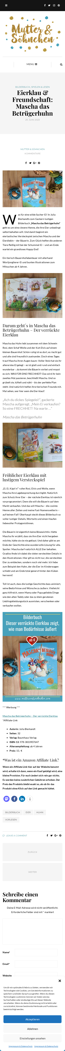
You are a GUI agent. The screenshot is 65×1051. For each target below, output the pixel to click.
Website (7, 975)
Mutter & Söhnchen (32, 149)
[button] (60, 981)
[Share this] (26, 163)
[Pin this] (39, 163)
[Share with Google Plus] (35, 163)
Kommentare (33, 153)
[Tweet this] (30, 163)
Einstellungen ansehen (32, 1038)
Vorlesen (11, 819)
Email (6, 963)
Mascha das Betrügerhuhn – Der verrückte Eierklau (30, 715)
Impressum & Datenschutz (21, 1046)
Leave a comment (16, 835)
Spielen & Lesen (40, 87)
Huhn (39, 812)
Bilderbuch (22, 87)
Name (6, 952)
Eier (28, 812)
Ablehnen (32, 1028)
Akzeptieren (32, 1019)
